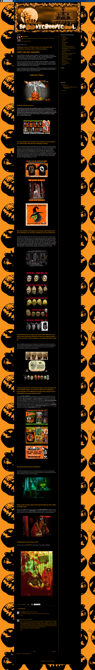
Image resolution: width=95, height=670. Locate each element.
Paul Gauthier (25, 36)
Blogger (52, 661)
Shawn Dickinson (65, 61)
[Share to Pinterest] (39, 604)
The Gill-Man (22, 612)
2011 (63, 90)
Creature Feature (65, 38)
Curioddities (64, 39)
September (65, 85)
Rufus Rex (64, 60)
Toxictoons (64, 64)
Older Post (54, 651)
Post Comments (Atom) (26, 653)
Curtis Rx (63, 40)
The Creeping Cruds (65, 63)
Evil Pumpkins (64, 45)
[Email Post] (32, 604)
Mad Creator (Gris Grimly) (66, 54)
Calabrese (64, 36)
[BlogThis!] (35, 604)
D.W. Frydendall (65, 42)
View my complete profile (26, 41)
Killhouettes (64, 51)
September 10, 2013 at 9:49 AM (31, 612)
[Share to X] (37, 604)
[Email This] (34, 604)
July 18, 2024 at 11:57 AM (27, 619)
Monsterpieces (64, 57)
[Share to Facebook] (38, 604)
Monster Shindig (65, 56)
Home (34, 651)
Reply (21, 615)
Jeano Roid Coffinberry (66, 50)
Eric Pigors (64, 43)
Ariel (21, 619)
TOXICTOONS (28, 545)
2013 (63, 84)
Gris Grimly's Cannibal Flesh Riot (68, 46)
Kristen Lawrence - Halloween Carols (69, 53)
